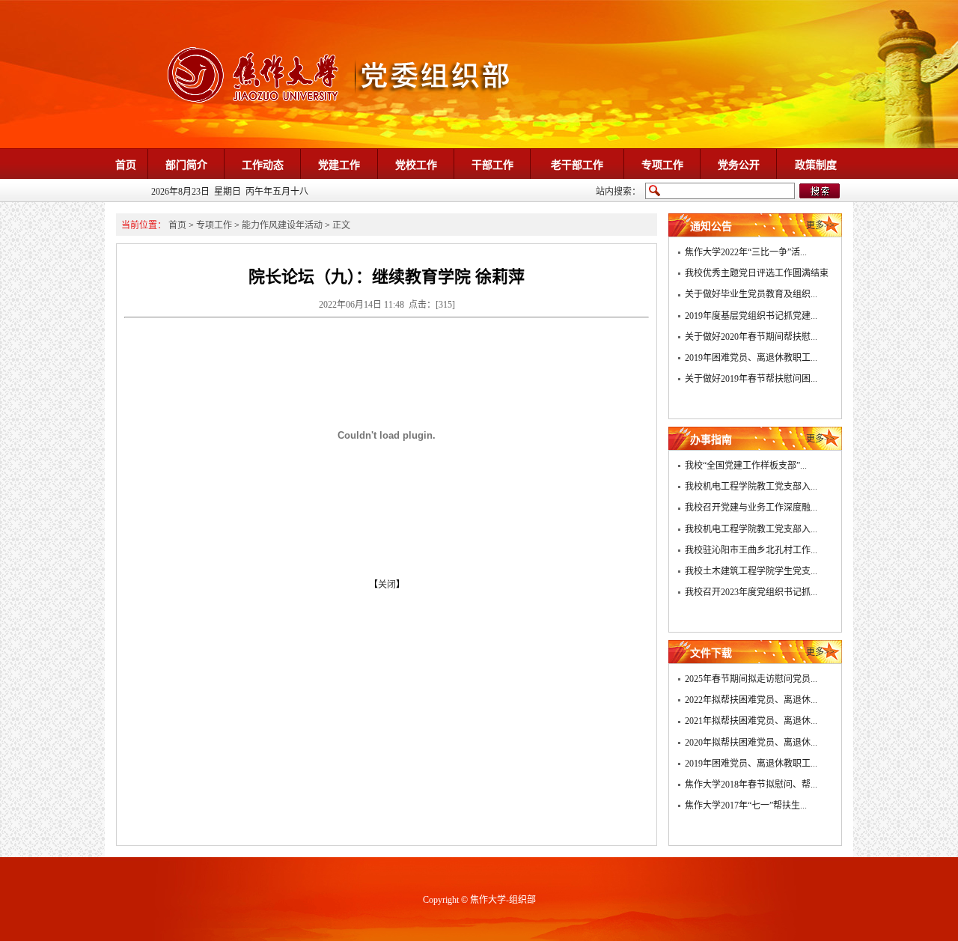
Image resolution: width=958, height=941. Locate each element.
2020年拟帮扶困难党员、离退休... (751, 742)
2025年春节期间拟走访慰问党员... (751, 679)
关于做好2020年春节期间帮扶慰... (751, 337)
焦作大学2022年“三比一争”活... (746, 252)
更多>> (820, 225)
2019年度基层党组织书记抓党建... (751, 316)
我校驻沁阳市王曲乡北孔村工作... (751, 550)
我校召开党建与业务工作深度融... (751, 507)
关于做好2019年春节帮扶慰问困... (751, 379)
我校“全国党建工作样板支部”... (746, 465)
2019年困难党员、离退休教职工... (751, 358)
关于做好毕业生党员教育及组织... (751, 294)
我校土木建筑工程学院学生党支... (751, 571)
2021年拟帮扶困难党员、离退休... (751, 721)
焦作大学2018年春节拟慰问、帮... (751, 784)
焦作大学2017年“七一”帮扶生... (746, 805)
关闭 (387, 584)
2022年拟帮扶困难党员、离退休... (751, 700)
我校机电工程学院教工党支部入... (751, 486)
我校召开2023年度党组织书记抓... (751, 592)
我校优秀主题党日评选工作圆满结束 (757, 273)
